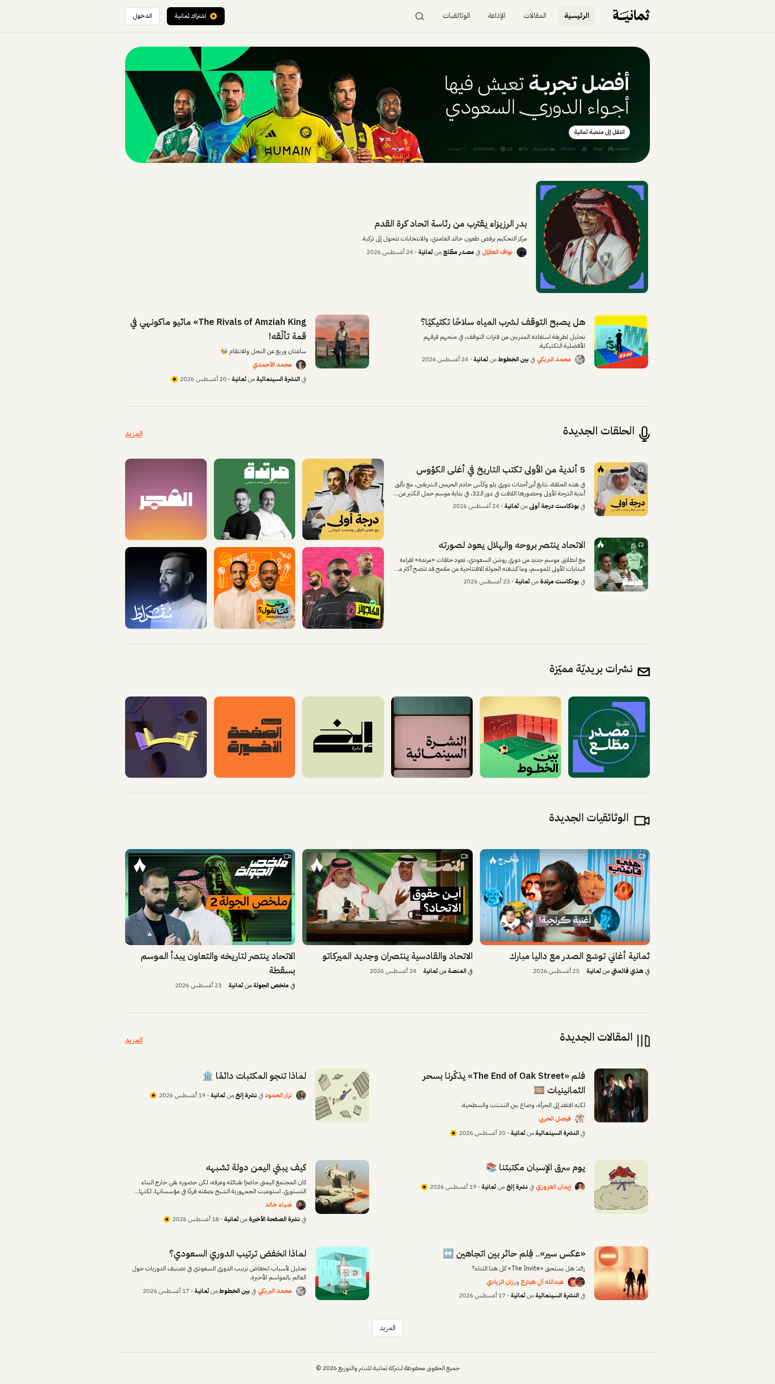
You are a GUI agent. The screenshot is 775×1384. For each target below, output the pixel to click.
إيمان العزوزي (553, 1186)
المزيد (134, 434)
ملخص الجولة (271, 985)
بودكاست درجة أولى (554, 506)
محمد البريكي (554, 359)
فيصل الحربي (555, 1118)
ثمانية (425, 252)
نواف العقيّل (497, 252)
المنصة (457, 971)
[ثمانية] (631, 16)
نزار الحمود (278, 1095)
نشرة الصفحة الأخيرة (274, 1219)
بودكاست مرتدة (559, 581)
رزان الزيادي (501, 1282)
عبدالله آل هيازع (542, 1282)
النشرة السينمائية (278, 379)
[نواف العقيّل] (521, 252)
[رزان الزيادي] (569, 1282)
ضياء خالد (278, 1204)
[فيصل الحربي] (580, 1118)
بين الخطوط (513, 359)
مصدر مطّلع (458, 252)
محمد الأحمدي (272, 364)
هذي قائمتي (627, 971)
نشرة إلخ (246, 1095)
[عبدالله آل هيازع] (580, 1282)
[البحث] (419, 16)
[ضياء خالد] (301, 1205)
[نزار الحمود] (301, 1095)
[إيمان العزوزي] (580, 1187)
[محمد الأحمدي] (301, 364)
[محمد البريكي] (580, 359)
